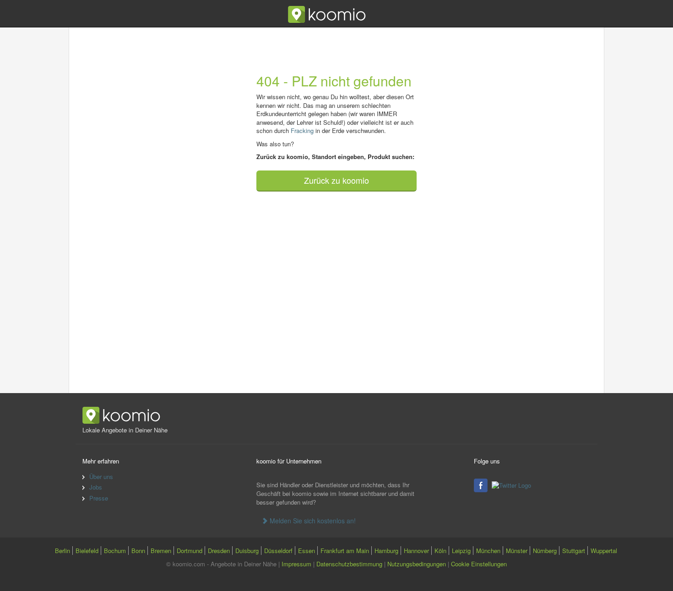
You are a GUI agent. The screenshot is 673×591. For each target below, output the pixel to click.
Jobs (95, 487)
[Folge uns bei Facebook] (482, 484)
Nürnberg (545, 550)
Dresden (219, 550)
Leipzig (461, 550)
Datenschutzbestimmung (349, 563)
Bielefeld (87, 550)
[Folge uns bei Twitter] (512, 484)
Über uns (101, 476)
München (488, 550)
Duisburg (247, 550)
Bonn (138, 550)
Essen (306, 550)
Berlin (62, 550)
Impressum (296, 563)
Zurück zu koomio (336, 180)
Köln (440, 550)
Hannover (416, 550)
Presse (98, 498)
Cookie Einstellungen (479, 563)
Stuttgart (573, 550)
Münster (516, 550)
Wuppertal (604, 550)
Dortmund (189, 550)
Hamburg (386, 550)
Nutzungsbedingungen (416, 563)
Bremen (161, 550)
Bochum (115, 550)
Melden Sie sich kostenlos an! (312, 520)
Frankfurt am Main (344, 550)
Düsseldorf (278, 550)
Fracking (302, 130)
